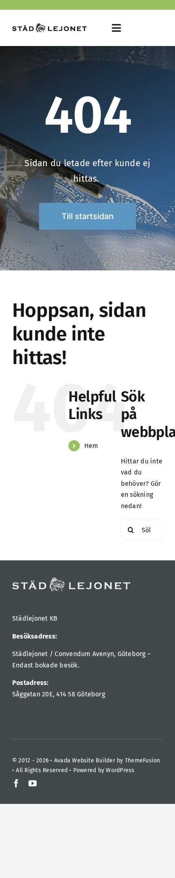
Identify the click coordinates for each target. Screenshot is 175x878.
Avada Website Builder (84, 760)
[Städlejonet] (49, 26)
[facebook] (16, 783)
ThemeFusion (142, 760)
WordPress (120, 770)
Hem (91, 446)
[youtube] (32, 783)
